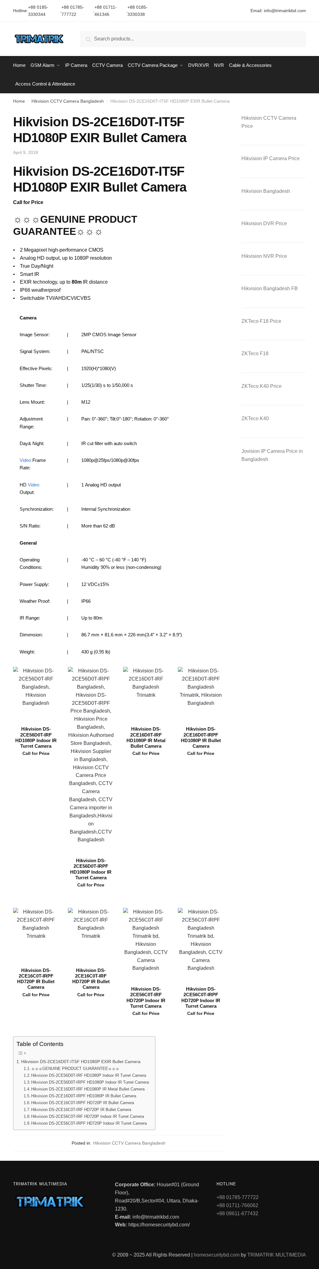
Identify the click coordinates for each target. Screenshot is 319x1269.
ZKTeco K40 (255, 418)
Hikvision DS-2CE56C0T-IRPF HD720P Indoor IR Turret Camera (89, 1123)
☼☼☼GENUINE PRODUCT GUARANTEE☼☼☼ (75, 1068)
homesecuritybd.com (217, 1254)
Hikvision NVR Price (264, 256)
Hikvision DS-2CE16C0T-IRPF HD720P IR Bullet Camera (82, 1102)
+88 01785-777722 (72, 11)
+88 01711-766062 (237, 1205)
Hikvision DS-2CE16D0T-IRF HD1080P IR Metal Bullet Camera (88, 1089)
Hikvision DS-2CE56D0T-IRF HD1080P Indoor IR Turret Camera (88, 1075)
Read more (36, 900)
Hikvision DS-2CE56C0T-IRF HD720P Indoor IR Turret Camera (87, 1116)
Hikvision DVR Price (264, 223)
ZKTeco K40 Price (261, 386)
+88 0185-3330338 (137, 11)
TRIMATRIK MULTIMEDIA (276, 1254)
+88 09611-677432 (237, 1213)
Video (25, 460)
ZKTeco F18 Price (261, 321)
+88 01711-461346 (105, 11)
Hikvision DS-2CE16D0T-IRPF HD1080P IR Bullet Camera (83, 1096)
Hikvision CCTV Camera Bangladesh (67, 101)
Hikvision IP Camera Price (270, 158)
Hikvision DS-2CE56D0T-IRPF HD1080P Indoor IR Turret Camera (90, 1082)
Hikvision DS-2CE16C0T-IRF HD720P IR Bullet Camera (81, 1109)
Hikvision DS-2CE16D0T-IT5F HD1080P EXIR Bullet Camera (80, 1061)
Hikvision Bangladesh (265, 191)
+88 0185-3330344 (38, 11)
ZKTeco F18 (255, 353)
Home (19, 101)
